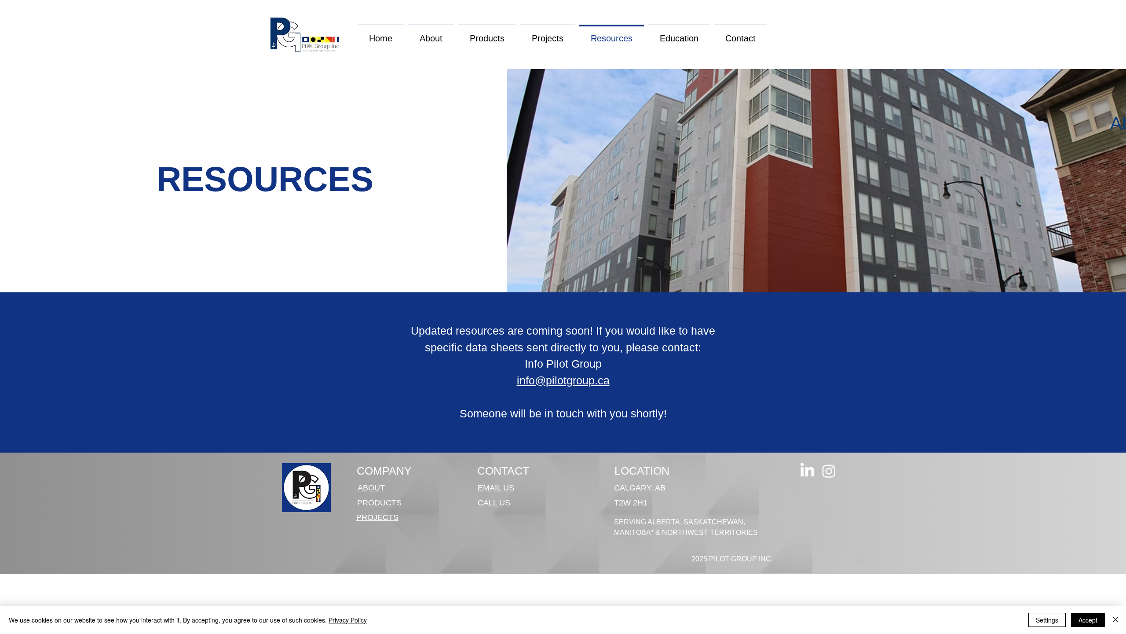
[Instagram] (828, 470)
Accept (1087, 620)
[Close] (1115, 620)
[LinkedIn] (807, 470)
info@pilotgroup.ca (563, 380)
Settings (1047, 620)
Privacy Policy (348, 620)
